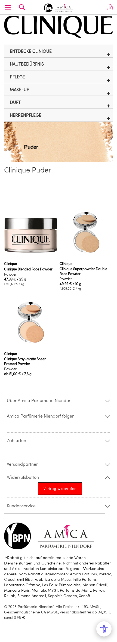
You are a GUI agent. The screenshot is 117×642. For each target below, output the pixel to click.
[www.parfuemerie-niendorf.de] (58, 7)
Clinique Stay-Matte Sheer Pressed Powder (25, 361)
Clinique (10, 263)
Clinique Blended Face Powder (28, 269)
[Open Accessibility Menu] (104, 629)
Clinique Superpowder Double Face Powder (83, 271)
